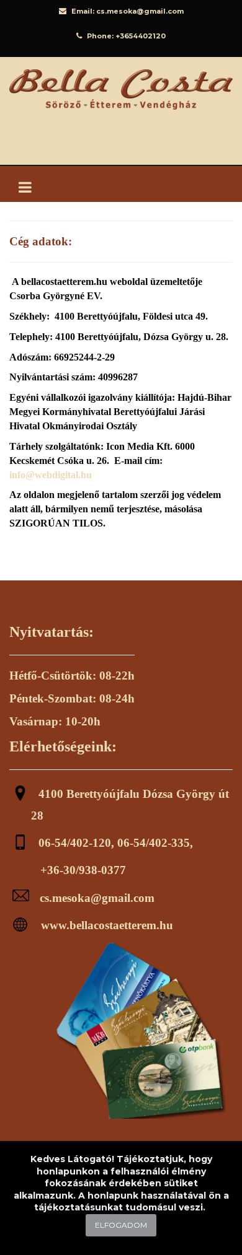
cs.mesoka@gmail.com (140, 11)
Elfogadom (121, 1225)
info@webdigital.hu (50, 475)
